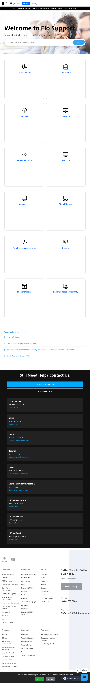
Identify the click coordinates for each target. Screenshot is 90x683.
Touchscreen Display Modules (9, 607)
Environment (45, 591)
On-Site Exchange (8, 656)
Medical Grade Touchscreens (7, 598)
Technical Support (27, 638)
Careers (43, 588)
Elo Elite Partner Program (49, 634)
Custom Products (8, 622)
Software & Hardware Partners (48, 639)
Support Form (14, 408)
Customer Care (45, 391)
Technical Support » (45, 384)
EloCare (5, 634)
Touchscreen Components (10, 603)
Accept (39, 679)
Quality (43, 595)
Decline (50, 679)
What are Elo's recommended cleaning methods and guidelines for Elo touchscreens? (41, 349)
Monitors (5, 578)
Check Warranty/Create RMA (18, 356)
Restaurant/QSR (26, 588)
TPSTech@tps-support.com (18, 473)
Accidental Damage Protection (8, 648)
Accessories (6, 612)
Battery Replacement (9, 663)
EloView (5, 615)
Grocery (24, 591)
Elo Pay (4, 619)
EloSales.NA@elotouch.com (75, 613)
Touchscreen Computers (10, 584)
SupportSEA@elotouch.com (18, 490)
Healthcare (25, 595)
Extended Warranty (8, 653)
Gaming (24, 598)
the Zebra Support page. (68, 8)
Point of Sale (25, 578)
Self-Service (25, 581)
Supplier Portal (26, 645)
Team (43, 578)
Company (44, 574)
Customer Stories (47, 598)
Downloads (25, 652)
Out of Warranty (7, 660)
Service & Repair (27, 648)
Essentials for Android (28, 574)
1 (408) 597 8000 (69, 601)
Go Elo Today (71, 586)
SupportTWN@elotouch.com (19, 457)
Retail (23, 584)
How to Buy (26, 3)
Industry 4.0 (25, 608)
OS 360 (4, 638)
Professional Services (9, 666)
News (43, 581)
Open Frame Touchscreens (6, 589)
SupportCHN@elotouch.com (19, 441)
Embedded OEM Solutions (27, 613)
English (34, 3)
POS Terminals (7, 581)
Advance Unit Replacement (6, 642)
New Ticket (17, 3)
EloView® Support (14, 337)
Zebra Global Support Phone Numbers (22, 343)
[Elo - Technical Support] (8, 3)
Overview (24, 634)
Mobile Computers (8, 574)
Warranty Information (28, 655)
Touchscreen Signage (9, 594)
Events (43, 584)
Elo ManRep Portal (47, 644)
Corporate (24, 605)
